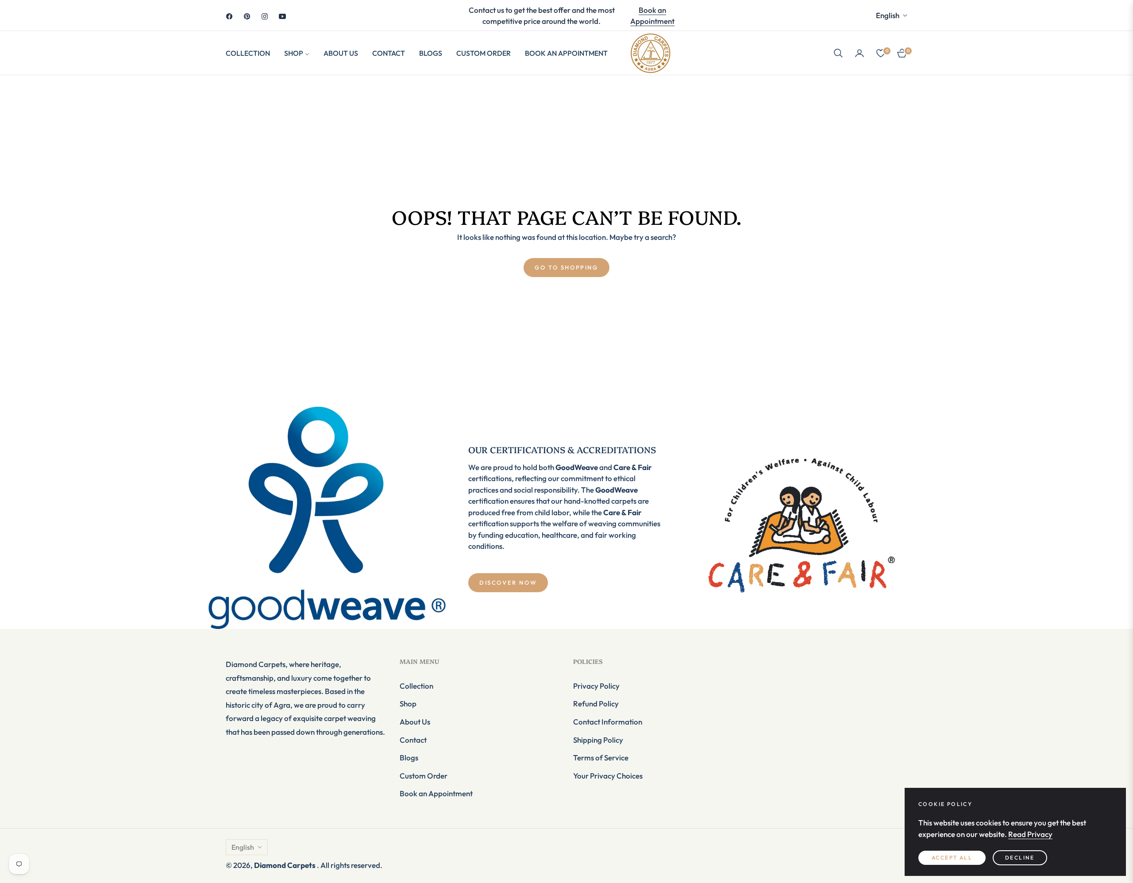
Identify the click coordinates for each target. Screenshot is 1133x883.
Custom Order (423, 775)
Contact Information (607, 721)
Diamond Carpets (285, 865)
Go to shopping (566, 267)
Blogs (409, 757)
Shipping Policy (598, 739)
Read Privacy (1030, 834)
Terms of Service (600, 757)
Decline (1020, 857)
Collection (416, 685)
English (887, 15)
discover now (508, 582)
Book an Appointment (652, 15)
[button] (838, 53)
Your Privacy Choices (608, 775)
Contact (413, 739)
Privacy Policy (596, 685)
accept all (952, 857)
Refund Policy (596, 703)
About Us (415, 721)
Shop (408, 703)
